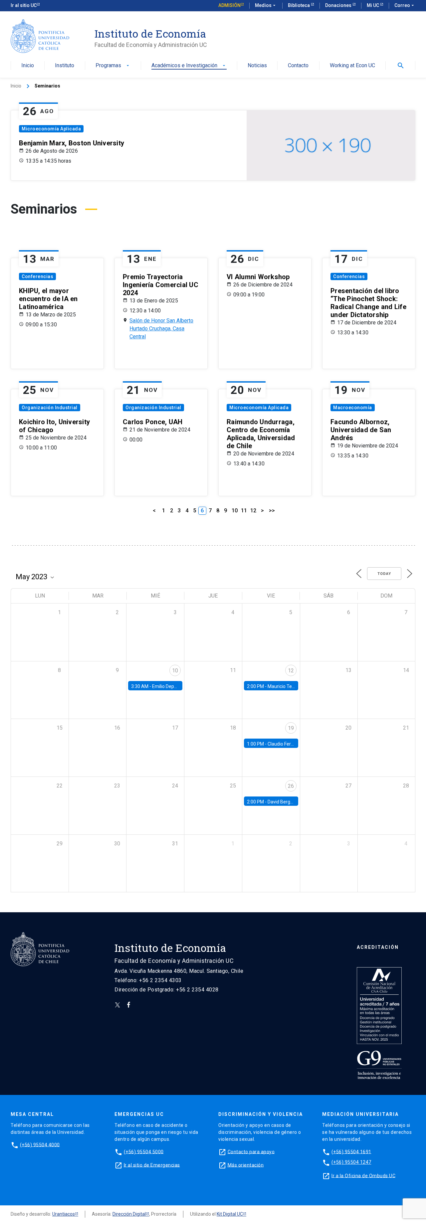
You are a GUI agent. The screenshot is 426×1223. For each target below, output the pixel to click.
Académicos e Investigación (189, 66)
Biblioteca (299, 5)
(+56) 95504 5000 (144, 1151)
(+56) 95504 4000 (40, 1144)
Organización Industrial (50, 407)
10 (235, 510)
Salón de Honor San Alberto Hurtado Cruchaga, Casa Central (161, 328)
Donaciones (338, 5)
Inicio (27, 66)
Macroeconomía (352, 407)
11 (244, 510)
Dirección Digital (129, 1214)
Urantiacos (63, 1214)
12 (253, 510)
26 (291, 786)
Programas (113, 66)
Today (384, 574)
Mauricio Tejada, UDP (290, 686)
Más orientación (246, 1164)
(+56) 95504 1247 (351, 1162)
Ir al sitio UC (24, 5)
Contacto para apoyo (251, 1151)
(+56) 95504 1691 (351, 1151)
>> (272, 510)
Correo (404, 5)
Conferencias (37, 276)
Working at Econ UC (352, 66)
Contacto (298, 66)
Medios (266, 5)
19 (291, 728)
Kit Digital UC (230, 1214)
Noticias (257, 66)
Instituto (64, 66)
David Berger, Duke (287, 801)
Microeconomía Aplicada (51, 128)
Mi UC (373, 5)
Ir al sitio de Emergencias (152, 1164)
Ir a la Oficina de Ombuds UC (363, 1175)
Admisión (229, 5)
